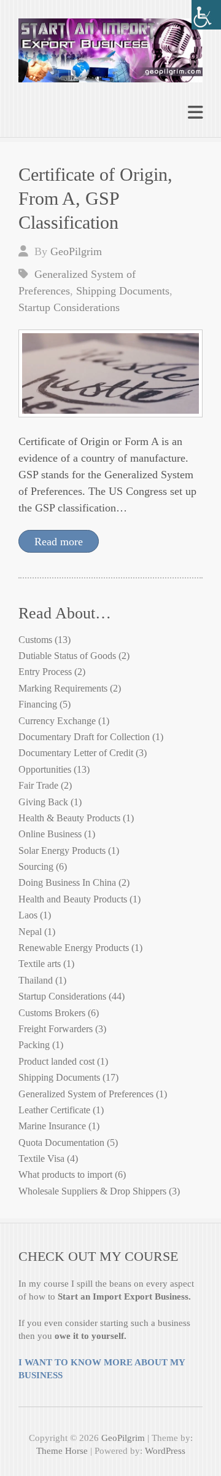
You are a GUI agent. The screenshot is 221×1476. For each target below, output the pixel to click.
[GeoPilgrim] (110, 45)
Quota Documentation (61, 1142)
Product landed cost (56, 1061)
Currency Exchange (57, 721)
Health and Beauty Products (72, 899)
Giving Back (43, 802)
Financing (37, 704)
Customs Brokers (51, 1013)
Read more (58, 541)
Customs (35, 639)
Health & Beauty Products (69, 818)
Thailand (35, 980)
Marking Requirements (62, 688)
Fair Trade (38, 785)
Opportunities (44, 769)
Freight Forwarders (55, 1029)
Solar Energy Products (62, 850)
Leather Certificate (54, 1110)
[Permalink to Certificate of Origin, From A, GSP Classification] (110, 373)
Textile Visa (41, 1158)
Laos (27, 915)
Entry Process (45, 671)
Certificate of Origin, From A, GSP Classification (95, 198)
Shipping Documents (122, 291)
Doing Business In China (67, 882)
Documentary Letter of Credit (75, 753)
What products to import (65, 1174)
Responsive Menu (195, 112)
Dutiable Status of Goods (67, 655)
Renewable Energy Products (73, 947)
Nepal (30, 931)
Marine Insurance (52, 1126)
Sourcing (35, 866)
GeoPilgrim (76, 251)
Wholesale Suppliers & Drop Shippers (92, 1191)
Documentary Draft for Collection (84, 737)
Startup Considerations (69, 307)
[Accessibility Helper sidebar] (206, 15)
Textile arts (39, 963)
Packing (34, 1045)
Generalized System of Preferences (85, 1094)
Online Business (50, 834)
